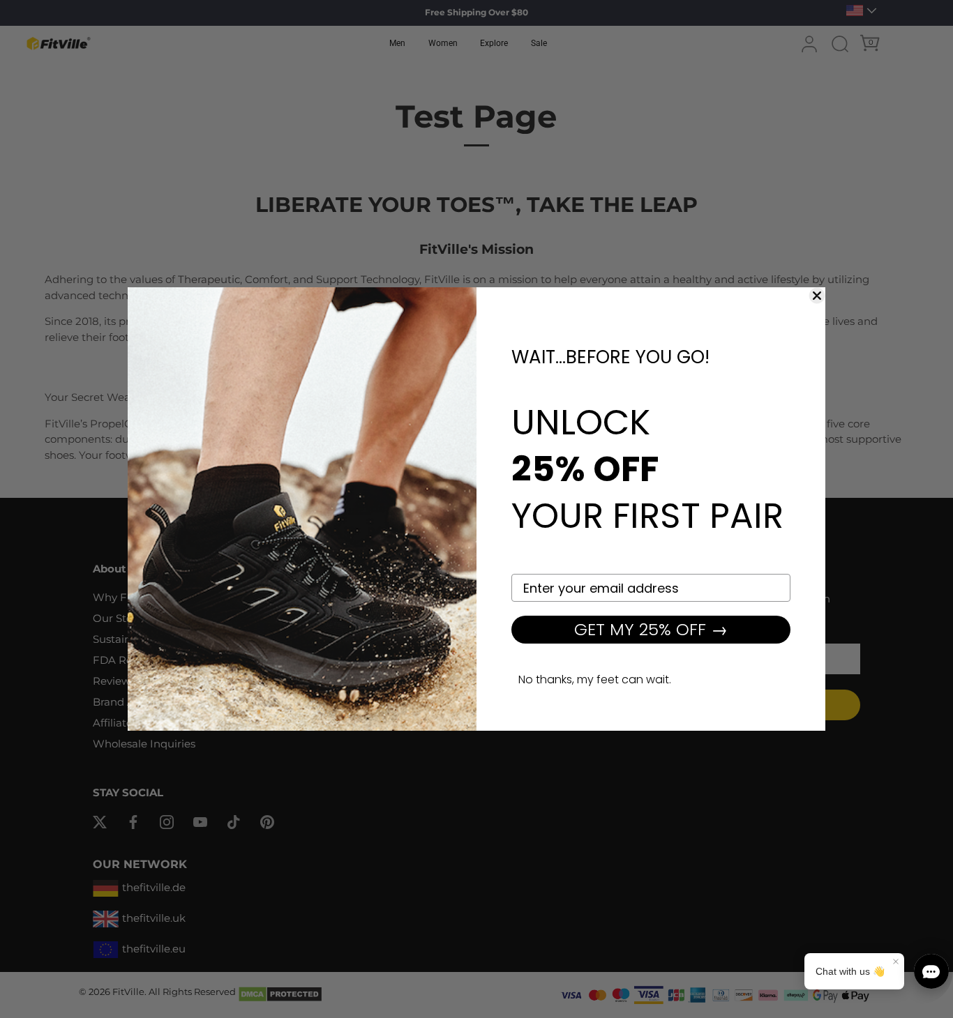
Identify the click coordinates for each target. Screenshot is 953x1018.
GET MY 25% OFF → (651, 629)
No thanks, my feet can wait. (594, 679)
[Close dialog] (817, 295)
